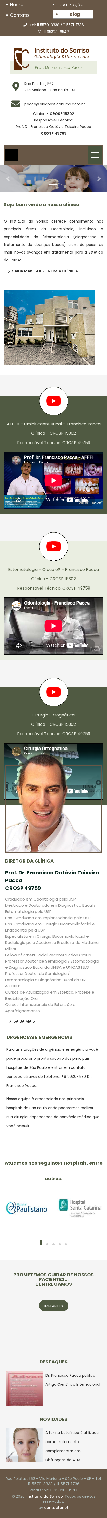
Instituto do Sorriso (44, 1496)
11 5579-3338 (48, 24)
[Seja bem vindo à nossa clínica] (49, 327)
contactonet (56, 1507)
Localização (70, 4)
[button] (8, 178)
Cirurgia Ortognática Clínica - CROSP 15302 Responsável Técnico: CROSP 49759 (53, 724)
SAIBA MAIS (24, 1021)
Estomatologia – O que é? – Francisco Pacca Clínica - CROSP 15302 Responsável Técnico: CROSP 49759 (53, 579)
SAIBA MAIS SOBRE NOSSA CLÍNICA (45, 271)
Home (16, 4)
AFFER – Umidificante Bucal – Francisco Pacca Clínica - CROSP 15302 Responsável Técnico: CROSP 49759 (54, 433)
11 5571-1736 (73, 24)
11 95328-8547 (56, 31)
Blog (75, 14)
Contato (19, 15)
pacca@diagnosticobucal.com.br (54, 104)
